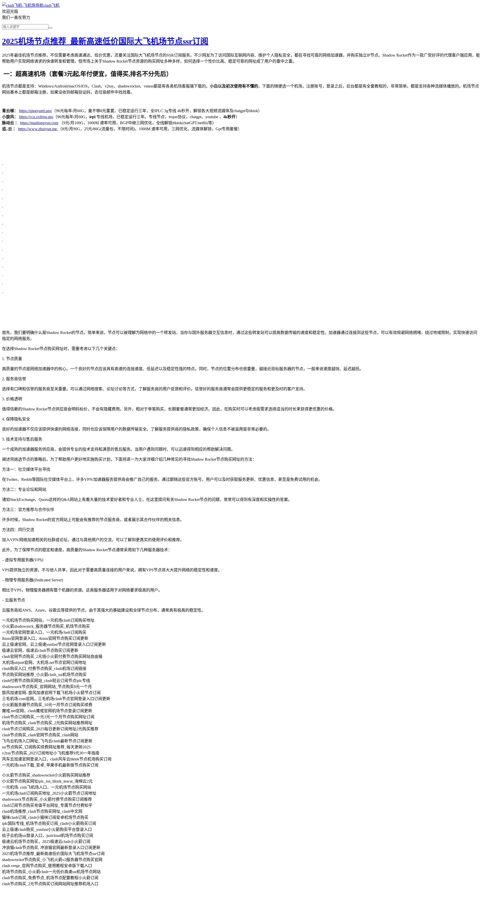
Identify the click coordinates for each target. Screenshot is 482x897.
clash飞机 (51, 5)
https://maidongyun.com (39, 123)
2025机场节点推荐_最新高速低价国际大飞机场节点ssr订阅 (105, 41)
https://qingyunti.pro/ (35, 111)
